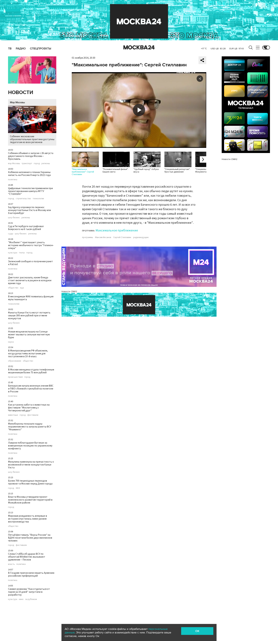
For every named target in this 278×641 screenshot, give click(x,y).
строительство (23, 198)
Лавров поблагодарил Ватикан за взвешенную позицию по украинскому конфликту (30, 445)
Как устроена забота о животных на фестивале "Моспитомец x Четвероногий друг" (29, 407)
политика (12, 179)
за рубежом (31, 599)
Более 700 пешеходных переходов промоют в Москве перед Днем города (30, 482)
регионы (46, 163)
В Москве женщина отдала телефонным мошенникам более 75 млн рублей (31, 371)
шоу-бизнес (14, 217)
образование (14, 361)
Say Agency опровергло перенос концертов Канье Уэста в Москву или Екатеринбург (29, 210)
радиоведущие (141, 237)
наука (11, 342)
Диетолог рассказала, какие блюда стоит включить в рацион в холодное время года (29, 280)
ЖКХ (18, 488)
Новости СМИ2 (69, 291)
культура (12, 253)
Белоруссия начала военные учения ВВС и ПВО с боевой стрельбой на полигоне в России (30, 388)
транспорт (27, 163)
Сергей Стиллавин (122, 237)
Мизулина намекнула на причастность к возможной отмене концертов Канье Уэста (31, 464)
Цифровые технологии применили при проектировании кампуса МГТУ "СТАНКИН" (30, 191)
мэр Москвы (14, 163)
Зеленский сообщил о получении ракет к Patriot (30, 263)
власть (11, 564)
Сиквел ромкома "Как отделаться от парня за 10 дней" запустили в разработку (29, 592)
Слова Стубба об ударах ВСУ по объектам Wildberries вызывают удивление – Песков (26, 556)
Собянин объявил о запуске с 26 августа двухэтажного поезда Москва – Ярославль (30, 156)
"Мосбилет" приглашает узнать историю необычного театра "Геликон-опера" (31, 245)
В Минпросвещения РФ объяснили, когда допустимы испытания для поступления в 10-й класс (28, 353)
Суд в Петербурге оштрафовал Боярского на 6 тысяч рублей (26, 228)
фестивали (32, 415)
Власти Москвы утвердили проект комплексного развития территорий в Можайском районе (30, 499)
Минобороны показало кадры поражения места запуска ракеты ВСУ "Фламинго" (29, 426)
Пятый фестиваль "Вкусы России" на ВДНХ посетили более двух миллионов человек (30, 537)
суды (10, 234)
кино (21, 599)
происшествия (15, 377)
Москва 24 (139, 47)
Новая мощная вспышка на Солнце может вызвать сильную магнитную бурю (29, 334)
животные (13, 415)
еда (22, 288)
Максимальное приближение (117, 230)
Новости (20, 92)
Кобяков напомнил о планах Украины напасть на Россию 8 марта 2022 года (29, 173)
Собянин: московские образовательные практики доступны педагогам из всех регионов (32, 139)
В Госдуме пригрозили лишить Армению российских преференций (31, 574)
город (37, 163)
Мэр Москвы (17, 102)
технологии (38, 198)
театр (22, 253)
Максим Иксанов (103, 237)
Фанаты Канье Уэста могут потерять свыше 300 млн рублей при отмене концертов (29, 315)
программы (87, 237)
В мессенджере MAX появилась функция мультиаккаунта (30, 298)
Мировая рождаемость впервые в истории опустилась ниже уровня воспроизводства (27, 518)
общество (13, 288)
